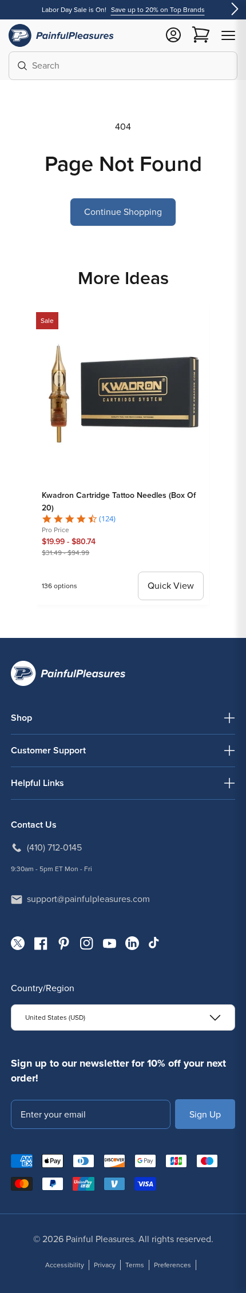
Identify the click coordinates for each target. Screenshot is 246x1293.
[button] (228, 35)
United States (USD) (55, 1017)
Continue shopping (123, 211)
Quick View (171, 585)
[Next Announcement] (234, 10)
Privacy (105, 1265)
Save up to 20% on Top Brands (158, 10)
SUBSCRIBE (205, 1113)
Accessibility (64, 1265)
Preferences (172, 1265)
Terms (134, 1265)
